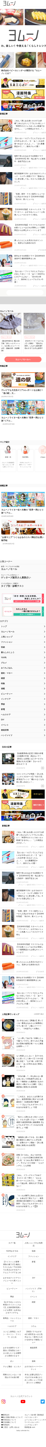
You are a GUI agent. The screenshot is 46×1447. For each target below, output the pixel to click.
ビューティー (7, 694)
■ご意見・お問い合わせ (10, 1427)
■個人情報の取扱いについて (12, 1417)
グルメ (4, 662)
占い (12, 1361)
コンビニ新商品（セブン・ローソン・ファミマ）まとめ (12, 1334)
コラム (33, 1326)
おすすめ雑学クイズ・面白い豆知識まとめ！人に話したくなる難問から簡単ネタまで (12, 1352)
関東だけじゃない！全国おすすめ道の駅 (12, 1375)
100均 (3, 657)
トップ (4, 626)
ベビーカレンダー (31, 1417)
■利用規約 (5, 1425)
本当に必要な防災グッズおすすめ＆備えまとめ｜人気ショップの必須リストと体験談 (34, 1378)
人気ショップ (7, 636)
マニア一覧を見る (25, 476)
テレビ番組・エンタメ (12, 1366)
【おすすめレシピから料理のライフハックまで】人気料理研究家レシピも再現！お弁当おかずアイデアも (12, 1307)
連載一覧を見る (25, 552)
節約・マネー (7, 673)
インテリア (6, 699)
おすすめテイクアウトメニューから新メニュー (12, 1280)
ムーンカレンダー (31, 1420)
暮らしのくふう (7, 652)
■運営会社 (5, 1415)
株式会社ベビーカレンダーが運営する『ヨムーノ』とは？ (21, 71)
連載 (3, 688)
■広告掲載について (8, 1422)
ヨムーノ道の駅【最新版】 (34, 1415)
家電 (3, 709)
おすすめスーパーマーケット (34, 1367)
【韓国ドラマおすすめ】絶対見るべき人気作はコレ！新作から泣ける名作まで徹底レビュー (34, 1336)
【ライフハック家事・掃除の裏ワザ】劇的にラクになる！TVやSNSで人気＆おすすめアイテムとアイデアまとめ (12, 1267)
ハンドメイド (7, 735)
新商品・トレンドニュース (12, 1319)
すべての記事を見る (25, 292)
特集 (3, 683)
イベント (5, 725)
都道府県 (5, 730)
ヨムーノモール (7, 631)
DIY (2, 719)
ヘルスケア (6, 714)
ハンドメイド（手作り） (34, 1289)
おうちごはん (7, 668)
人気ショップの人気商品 (34, 1244)
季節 (3, 704)
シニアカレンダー (31, 1425)
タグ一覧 (12, 1243)
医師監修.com (30, 1427)
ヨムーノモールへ (23, 359)
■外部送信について (8, 1420)
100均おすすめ (12, 1251)
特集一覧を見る (25, 432)
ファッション (7, 642)
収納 (3, 647)
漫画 (33, 1361)
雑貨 (3, 678)
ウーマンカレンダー (32, 1422)
